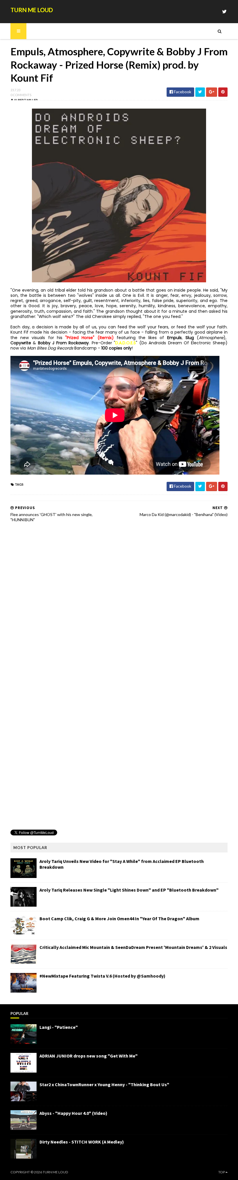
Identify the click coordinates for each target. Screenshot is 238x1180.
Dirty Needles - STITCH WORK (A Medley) (81, 1142)
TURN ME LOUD (31, 9)
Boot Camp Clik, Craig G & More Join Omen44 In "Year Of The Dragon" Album (119, 918)
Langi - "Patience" (58, 1027)
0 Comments (20, 95)
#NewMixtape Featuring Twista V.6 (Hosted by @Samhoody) (102, 976)
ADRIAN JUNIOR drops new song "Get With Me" (88, 1056)
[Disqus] (119, 600)
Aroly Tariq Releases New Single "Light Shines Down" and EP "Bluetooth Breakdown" (129, 890)
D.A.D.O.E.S (125, 343)
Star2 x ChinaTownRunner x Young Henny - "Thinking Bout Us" (104, 1084)
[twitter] (224, 11)
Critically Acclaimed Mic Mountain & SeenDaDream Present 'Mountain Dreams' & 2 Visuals (133, 947)
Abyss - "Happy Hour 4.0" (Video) (73, 1113)
